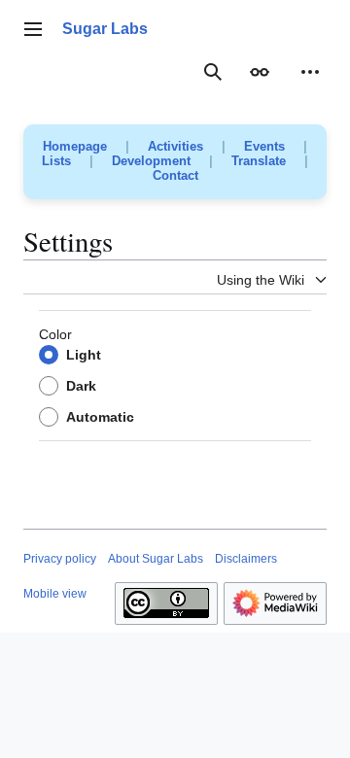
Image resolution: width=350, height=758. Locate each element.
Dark (81, 386)
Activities (175, 146)
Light (83, 354)
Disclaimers (246, 559)
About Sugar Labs (155, 559)
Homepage (75, 146)
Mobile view (55, 594)
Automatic (100, 417)
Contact (175, 175)
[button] (33, 29)
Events (264, 146)
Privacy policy (59, 559)
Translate (258, 161)
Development (151, 161)
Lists (56, 161)
